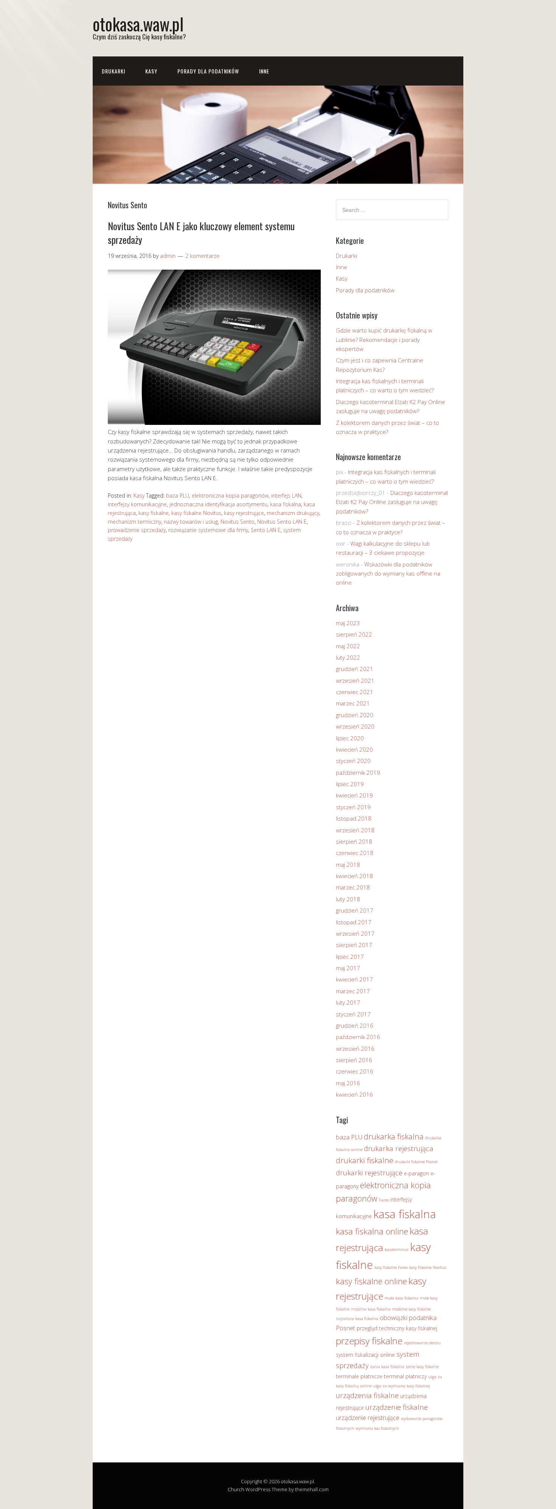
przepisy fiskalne (369, 1340)
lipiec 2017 (350, 956)
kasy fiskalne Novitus (196, 513)
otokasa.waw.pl (138, 23)
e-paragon (416, 1173)
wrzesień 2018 (355, 830)
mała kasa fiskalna (401, 1298)
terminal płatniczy (405, 1376)
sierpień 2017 (354, 945)
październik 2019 (358, 772)
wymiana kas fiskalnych (377, 1428)
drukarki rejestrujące (369, 1172)
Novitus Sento (238, 521)
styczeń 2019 (353, 807)
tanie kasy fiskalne (422, 1366)
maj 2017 (348, 968)
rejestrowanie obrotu (422, 1342)
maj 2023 (348, 623)
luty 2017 (348, 1002)
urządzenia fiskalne (367, 1395)
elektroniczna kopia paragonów (230, 495)
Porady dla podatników (208, 71)
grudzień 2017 (354, 910)
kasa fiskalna (285, 504)
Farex (384, 1200)
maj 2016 (348, 1083)
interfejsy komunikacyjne (137, 504)
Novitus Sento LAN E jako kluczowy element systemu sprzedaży (201, 232)
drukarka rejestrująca (398, 1148)
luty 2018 (348, 899)
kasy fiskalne (153, 513)
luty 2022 (348, 657)
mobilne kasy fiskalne (411, 1309)
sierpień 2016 (354, 1060)
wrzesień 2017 (355, 933)
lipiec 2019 (350, 784)
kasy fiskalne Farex (391, 1267)
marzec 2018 (353, 887)
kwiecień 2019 (354, 795)
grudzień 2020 (354, 715)
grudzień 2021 (354, 669)
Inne (264, 71)
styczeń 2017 (353, 1014)
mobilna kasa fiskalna (371, 1309)
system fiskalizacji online (365, 1354)
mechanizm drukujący (293, 513)
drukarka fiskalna (394, 1136)
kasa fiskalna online (372, 1231)
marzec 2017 (353, 991)
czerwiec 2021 (354, 692)
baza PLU (177, 495)
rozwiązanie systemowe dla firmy (208, 530)
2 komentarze (202, 255)
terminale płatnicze (359, 1376)
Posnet (345, 1327)
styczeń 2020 (353, 761)
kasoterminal (396, 1249)
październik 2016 (358, 1037)
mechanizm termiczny (134, 521)
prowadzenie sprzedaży (137, 530)
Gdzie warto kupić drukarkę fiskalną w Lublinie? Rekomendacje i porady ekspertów (384, 339)
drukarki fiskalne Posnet (416, 1161)
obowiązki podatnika (408, 1317)
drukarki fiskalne (364, 1160)
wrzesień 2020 (355, 726)
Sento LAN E (266, 530)
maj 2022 (348, 646)
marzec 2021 (353, 703)
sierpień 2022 (354, 634)
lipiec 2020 (350, 738)
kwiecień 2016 (354, 1094)
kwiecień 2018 (354, 876)
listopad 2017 (353, 922)
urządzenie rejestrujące (367, 1417)
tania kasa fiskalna (387, 1366)
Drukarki (113, 71)
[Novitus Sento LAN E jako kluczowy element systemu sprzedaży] (214, 422)
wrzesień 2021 (355, 680)
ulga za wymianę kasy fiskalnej (401, 1386)
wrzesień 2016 (355, 1048)
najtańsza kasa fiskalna (357, 1318)
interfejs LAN (286, 495)
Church (236, 1489)
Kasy (151, 71)
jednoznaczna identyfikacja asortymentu (218, 504)
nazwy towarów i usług (191, 521)
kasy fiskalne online (371, 1281)
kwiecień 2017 (354, 979)
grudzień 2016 (354, 1025)
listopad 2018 (353, 818)
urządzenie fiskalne (396, 1407)
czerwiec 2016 (354, 1071)
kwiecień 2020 (354, 749)
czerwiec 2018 (354, 853)
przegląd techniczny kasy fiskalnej (397, 1328)
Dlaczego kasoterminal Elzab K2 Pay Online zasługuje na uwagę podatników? (392, 502)
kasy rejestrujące (244, 513)
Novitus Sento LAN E (282, 521)
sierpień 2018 (354, 841)
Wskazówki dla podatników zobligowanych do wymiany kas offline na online (388, 573)
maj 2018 (348, 864)
